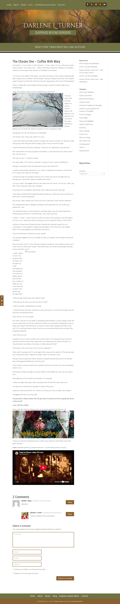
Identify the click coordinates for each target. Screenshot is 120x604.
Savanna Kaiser (77, 601)
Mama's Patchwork (86, 124)
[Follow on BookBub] (104, 4)
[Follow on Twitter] (92, 4)
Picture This (83, 134)
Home (9, 5)
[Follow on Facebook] (87, 4)
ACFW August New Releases (89, 63)
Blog (30, 5)
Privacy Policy (58, 601)
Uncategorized (84, 144)
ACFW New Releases (86, 92)
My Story (82, 128)
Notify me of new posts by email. (26, 573)
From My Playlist (85, 114)
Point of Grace (18, 68)
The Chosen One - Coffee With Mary (36, 68)
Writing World (84, 151)
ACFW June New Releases (88, 76)
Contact (61, 5)
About (16, 5)
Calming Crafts (84, 102)
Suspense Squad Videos (45, 5)
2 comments (52, 70)
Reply (70, 502)
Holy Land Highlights (86, 121)
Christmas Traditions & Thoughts (61, 68)
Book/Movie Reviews (86, 99)
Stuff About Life (84, 141)
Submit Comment (65, 578)
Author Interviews (85, 95)
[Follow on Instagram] (96, 4)
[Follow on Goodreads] (100, 4)
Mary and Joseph (67, 65)
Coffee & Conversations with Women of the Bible (30, 70)
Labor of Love (56, 65)
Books (24, 5)
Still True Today (84, 137)
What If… (82, 147)
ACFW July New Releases (88, 67)
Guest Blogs (83, 118)
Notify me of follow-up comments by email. (30, 569)
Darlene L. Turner (21, 65)
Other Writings (84, 131)
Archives (82, 171)
